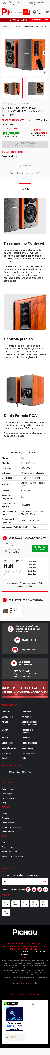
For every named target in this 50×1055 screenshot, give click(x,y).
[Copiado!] (31, 173)
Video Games (7, 743)
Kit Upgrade (27, 717)
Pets (24, 758)
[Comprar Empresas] (25, 689)
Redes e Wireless (29, 743)
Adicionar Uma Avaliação (40, 548)
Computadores (8, 717)
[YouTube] (45, 889)
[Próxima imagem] (45, 53)
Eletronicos (7, 730)
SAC (4, 843)
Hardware (6, 712)
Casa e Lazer (27, 748)
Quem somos (7, 789)
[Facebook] (28, 889)
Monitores (6, 722)
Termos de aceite (9, 852)
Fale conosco (7, 847)
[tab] (12, 88)
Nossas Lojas (8, 798)
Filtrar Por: (8, 543)
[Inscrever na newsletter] (44, 881)
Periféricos (26, 712)
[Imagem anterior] (5, 53)
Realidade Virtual (29, 753)
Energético (6, 753)
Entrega (5, 814)
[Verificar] (11, 1005)
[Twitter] (39, 889)
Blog (4, 803)
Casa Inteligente (9, 748)
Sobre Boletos (8, 832)
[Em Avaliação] (14, 1019)
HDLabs (34, 983)
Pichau (27, 983)
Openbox (6, 758)
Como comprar (8, 823)
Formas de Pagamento (11, 827)
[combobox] (18, 12)
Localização (7, 794)
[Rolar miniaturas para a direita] (46, 88)
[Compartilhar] (37, 173)
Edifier (11, 124)
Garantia (5, 818)
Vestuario (26, 738)
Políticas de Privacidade (12, 856)
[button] (20, 165)
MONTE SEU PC (36, 20)
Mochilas (6, 738)
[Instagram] (33, 889)
